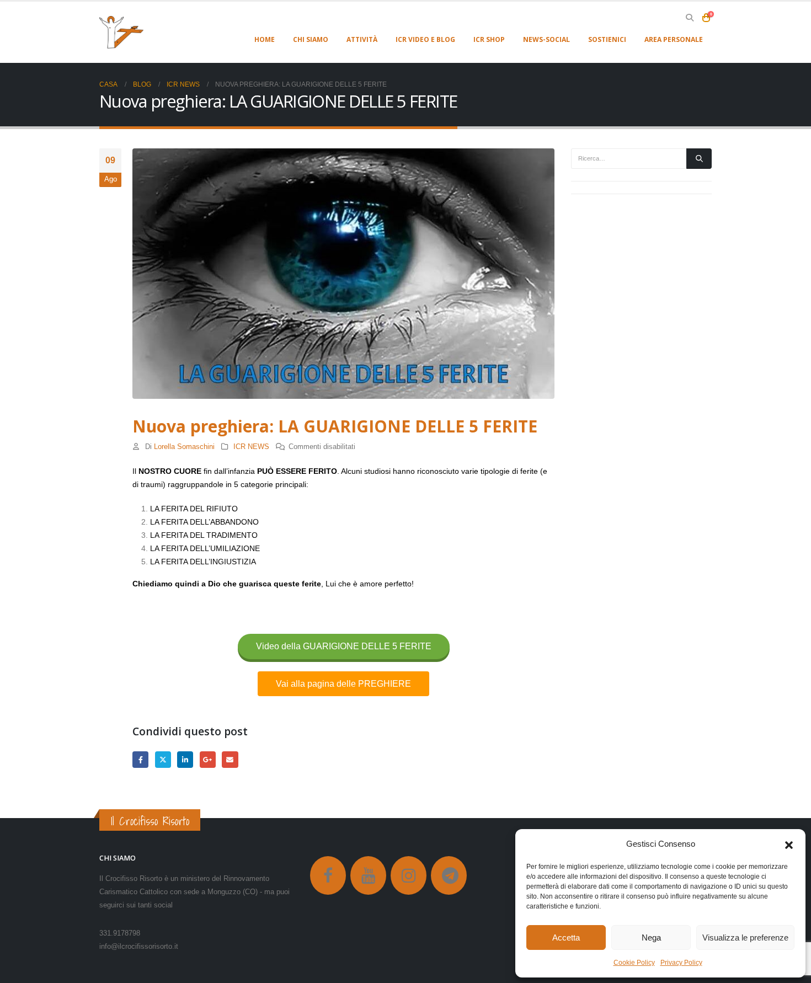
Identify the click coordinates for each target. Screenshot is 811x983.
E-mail (230, 759)
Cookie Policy (634, 962)
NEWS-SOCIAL (546, 39)
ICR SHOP (489, 39)
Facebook (140, 759)
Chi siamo (310, 39)
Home (264, 39)
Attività (361, 39)
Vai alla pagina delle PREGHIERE (343, 683)
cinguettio (163, 759)
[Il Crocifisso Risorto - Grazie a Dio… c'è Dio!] (121, 32)
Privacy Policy (681, 962)
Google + (208, 759)
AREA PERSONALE (673, 39)
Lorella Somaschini (184, 447)
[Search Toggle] (689, 17)
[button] (788, 844)
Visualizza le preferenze (745, 937)
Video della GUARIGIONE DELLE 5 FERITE (343, 646)
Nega (651, 937)
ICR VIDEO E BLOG (425, 39)
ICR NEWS (251, 447)
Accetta (566, 937)
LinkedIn (185, 759)
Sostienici (607, 39)
